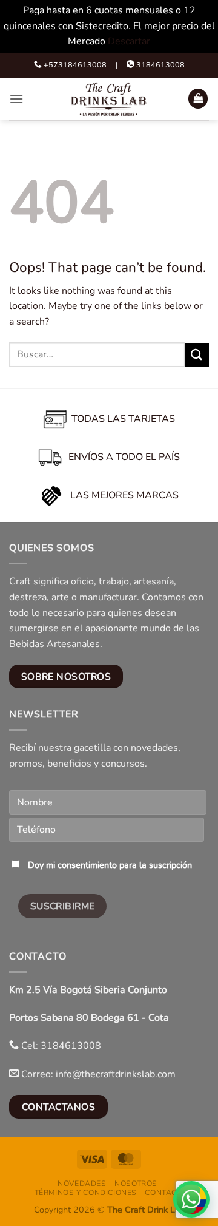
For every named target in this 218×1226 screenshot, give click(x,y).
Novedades (82, 1183)
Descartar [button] (129, 41)
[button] (16, 98)
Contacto (166, 1192)
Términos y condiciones (86, 1192)
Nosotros (135, 1183)
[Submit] (197, 355)
